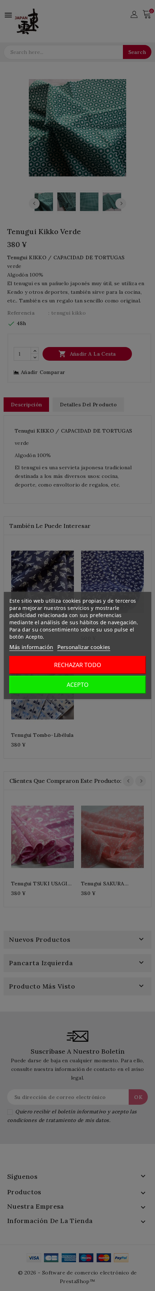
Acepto (78, 685)
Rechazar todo (77, 665)
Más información (31, 647)
